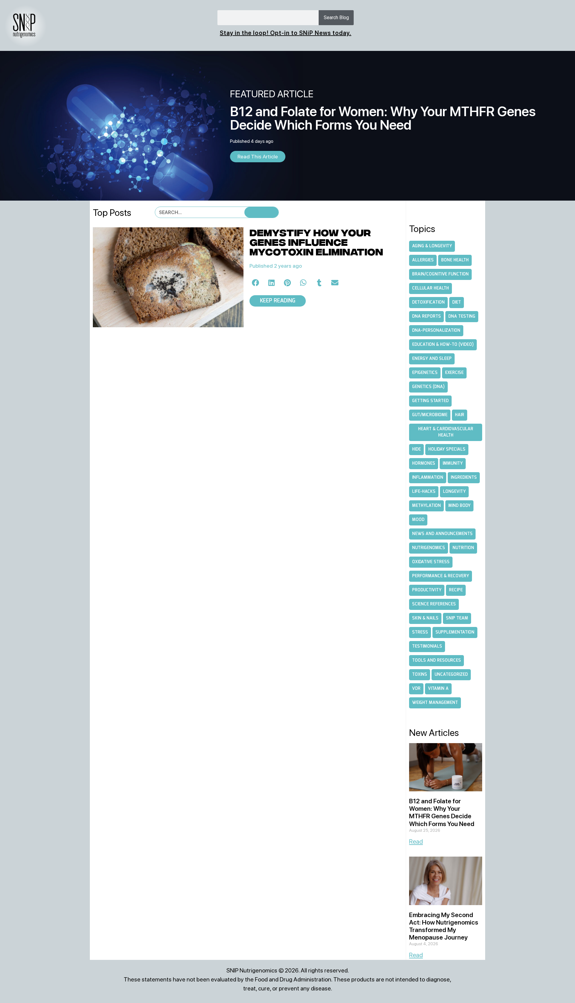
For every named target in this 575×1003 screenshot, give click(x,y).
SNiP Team (457, 618)
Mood (418, 520)
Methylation (426, 506)
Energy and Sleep (432, 359)
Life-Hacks (423, 492)
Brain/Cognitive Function (440, 274)
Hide (416, 449)
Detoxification (428, 302)
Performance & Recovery (440, 576)
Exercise (454, 373)
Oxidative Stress (431, 562)
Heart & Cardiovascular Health (445, 432)
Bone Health (455, 260)
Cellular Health (430, 288)
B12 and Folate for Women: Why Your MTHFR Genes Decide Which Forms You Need (441, 812)
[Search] (261, 212)
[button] (255, 282)
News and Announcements (442, 534)
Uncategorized (451, 674)
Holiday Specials (446, 449)
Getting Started (430, 401)
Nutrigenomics (428, 548)
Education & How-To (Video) (443, 345)
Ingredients (464, 477)
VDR (416, 689)
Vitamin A (438, 689)
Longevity (454, 492)
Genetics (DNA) (428, 387)
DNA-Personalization (436, 330)
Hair (459, 415)
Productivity (426, 590)
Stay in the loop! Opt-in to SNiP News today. (285, 33)
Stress (420, 632)
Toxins (419, 674)
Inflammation (427, 477)
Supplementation (454, 632)
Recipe (456, 590)
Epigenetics (425, 373)
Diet (456, 302)
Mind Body (459, 506)
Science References (434, 604)
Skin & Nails (425, 618)
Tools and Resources (436, 660)
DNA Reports (426, 316)
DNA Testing (461, 316)
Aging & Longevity (432, 246)
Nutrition (463, 548)
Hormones (423, 463)
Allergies (423, 260)
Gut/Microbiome (429, 415)
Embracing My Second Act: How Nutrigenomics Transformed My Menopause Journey (443, 926)
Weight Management (435, 703)
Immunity (453, 463)
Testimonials (427, 646)
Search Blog (336, 17)
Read (416, 841)
